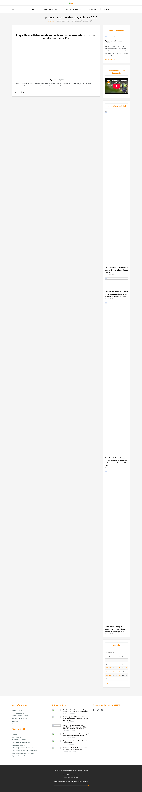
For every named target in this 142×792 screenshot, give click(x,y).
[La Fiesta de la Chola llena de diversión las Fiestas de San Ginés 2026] (56, 748)
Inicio (34, 9)
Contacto (14, 724)
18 (110, 671)
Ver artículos (110, 59)
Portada (51, 21)
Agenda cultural (50, 9)
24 (107, 675)
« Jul (106, 684)
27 (116, 675)
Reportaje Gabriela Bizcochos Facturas (24, 756)
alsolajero (51, 80)
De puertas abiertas (18, 713)
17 (107, 671)
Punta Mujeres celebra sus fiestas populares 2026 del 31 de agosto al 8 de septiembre (75, 718)
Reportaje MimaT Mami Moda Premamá (24, 750)
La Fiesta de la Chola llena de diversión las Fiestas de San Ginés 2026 (75, 748)
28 (119, 675)
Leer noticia (19, 92)
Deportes (92, 9)
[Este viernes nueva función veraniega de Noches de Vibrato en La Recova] (56, 735)
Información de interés (19, 740)
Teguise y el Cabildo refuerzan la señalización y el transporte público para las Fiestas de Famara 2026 (75, 727)
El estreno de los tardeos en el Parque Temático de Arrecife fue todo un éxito (75, 710)
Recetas (14, 734)
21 (119, 671)
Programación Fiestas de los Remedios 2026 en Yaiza (75, 741)
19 (113, 671)
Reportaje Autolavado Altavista (21, 742)
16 (126, 668)
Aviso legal (15, 721)
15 (123, 668)
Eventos (107, 9)
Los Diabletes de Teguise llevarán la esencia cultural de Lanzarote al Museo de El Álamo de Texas (116, 294)
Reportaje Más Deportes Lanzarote (23, 753)
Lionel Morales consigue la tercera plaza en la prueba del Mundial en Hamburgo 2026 (115, 629)
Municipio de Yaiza (62, 31)
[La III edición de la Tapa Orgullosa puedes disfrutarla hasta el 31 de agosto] (116, 113)
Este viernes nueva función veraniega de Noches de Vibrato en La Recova (76, 734)
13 (116, 668)
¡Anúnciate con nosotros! (19, 718)
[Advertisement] (56, 57)
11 (110, 668)
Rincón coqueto (17, 737)
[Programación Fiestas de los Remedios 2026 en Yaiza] (56, 741)
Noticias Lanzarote (73, 9)
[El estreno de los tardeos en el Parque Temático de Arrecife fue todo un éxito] (56, 710)
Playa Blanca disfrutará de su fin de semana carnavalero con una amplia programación (56, 36)
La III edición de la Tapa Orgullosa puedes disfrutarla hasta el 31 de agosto (116, 270)
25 (110, 675)
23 (126, 671)
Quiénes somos (17, 710)
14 (119, 668)
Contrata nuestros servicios (20, 716)
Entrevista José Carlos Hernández (22, 748)
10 (107, 668)
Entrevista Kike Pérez (18, 745)
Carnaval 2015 (47, 31)
